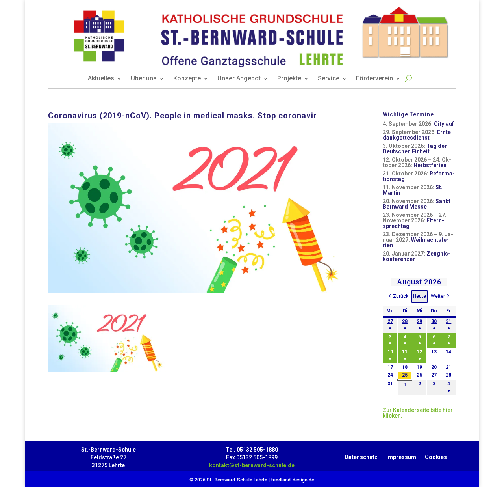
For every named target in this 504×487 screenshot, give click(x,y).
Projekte (289, 79)
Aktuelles (101, 79)
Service (328, 79)
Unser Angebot (239, 79)
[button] (397, 296)
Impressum (401, 455)
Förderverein (374, 79)
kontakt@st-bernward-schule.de (252, 465)
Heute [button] (419, 296)
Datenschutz (361, 455)
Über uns (144, 79)
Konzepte (187, 79)
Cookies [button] (436, 455)
